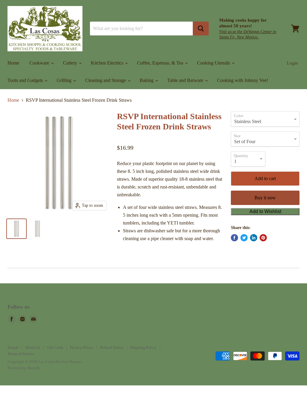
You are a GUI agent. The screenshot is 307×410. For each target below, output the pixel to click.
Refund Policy (112, 347)
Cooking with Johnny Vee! (242, 80)
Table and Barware (185, 80)
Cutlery (70, 62)
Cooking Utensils (214, 62)
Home (13, 62)
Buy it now (265, 197)
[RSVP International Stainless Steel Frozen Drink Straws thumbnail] (16, 228)
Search (12, 347)
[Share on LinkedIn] (253, 237)
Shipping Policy (143, 347)
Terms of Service (20, 353)
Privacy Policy (82, 347)
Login (292, 63)
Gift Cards (55, 347)
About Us (32, 347)
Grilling (65, 80)
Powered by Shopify (23, 368)
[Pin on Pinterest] (263, 237)
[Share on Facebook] (234, 237)
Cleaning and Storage (106, 80)
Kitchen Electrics (107, 62)
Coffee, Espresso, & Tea (160, 62)
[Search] (201, 28)
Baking (147, 80)
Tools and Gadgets (25, 80)
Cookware (39, 62)
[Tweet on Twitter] (244, 237)
